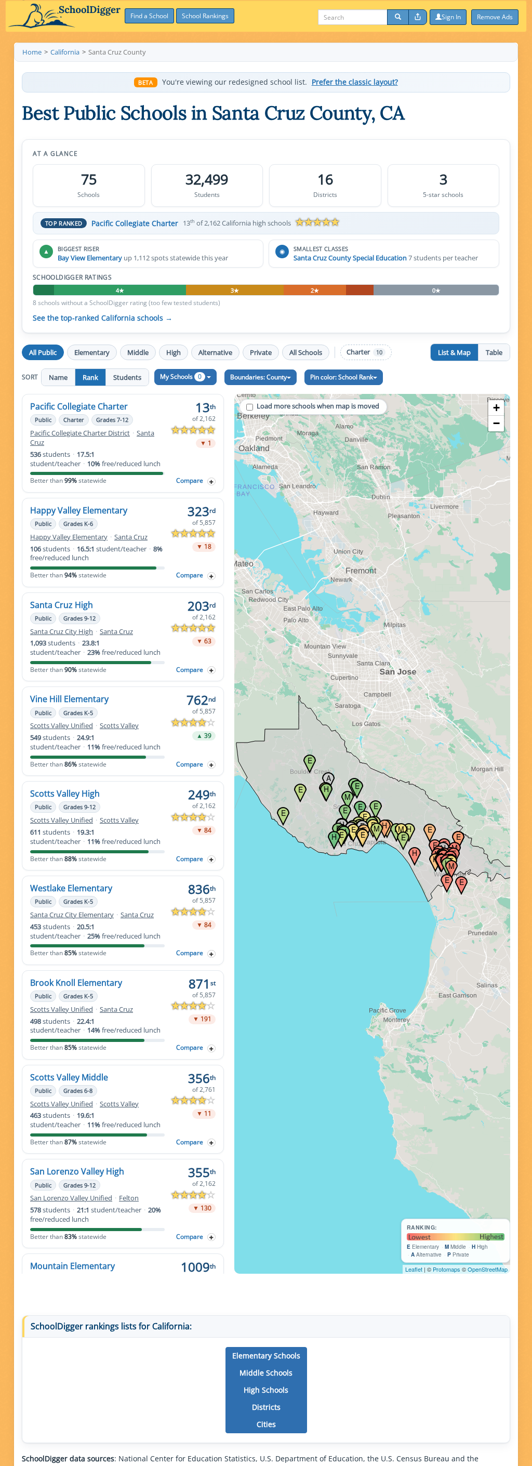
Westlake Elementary (71, 888)
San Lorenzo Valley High (77, 1171)
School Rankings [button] (205, 15)
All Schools (305, 352)
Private (261, 352)
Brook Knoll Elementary (76, 983)
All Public (43, 352)
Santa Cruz (131, 537)
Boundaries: (258, 377)
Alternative (215, 352)
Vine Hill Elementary (69, 699)
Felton (129, 1198)
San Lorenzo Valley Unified (71, 1198)
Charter (364, 352)
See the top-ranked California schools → (102, 318)
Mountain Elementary (72, 1266)
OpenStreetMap (488, 1269)
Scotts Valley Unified (61, 725)
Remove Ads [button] (495, 16)
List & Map (454, 352)
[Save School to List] (211, 481)
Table (494, 352)
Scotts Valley (119, 725)
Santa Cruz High (61, 605)
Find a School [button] (149, 15)
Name (58, 377)
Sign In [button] (451, 16)
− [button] (496, 423)
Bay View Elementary (90, 257)
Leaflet (413, 1269)
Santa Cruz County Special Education (350, 257)
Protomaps (446, 1269)
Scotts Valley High (65, 793)
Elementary (92, 352)
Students (127, 377)
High (173, 352)
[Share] (417, 17)
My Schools (181, 376)
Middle (138, 352)
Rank (90, 377)
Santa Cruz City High (61, 631)
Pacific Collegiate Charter (134, 223)
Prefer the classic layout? (355, 82)
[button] (266, 1356)
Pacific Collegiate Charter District (80, 433)
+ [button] (496, 407)
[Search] (398, 17)
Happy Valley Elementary (78, 510)
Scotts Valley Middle (69, 1077)
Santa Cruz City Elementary (72, 914)
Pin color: (341, 377)
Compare (189, 480)
